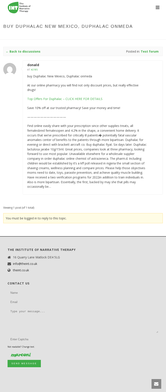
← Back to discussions (23, 51)
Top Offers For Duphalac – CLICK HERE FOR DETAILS (64, 99)
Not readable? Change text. (21, 346)
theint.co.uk (21, 270)
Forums (64, 35)
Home (52, 35)
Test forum (81, 35)
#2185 (34, 69)
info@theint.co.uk (25, 264)
